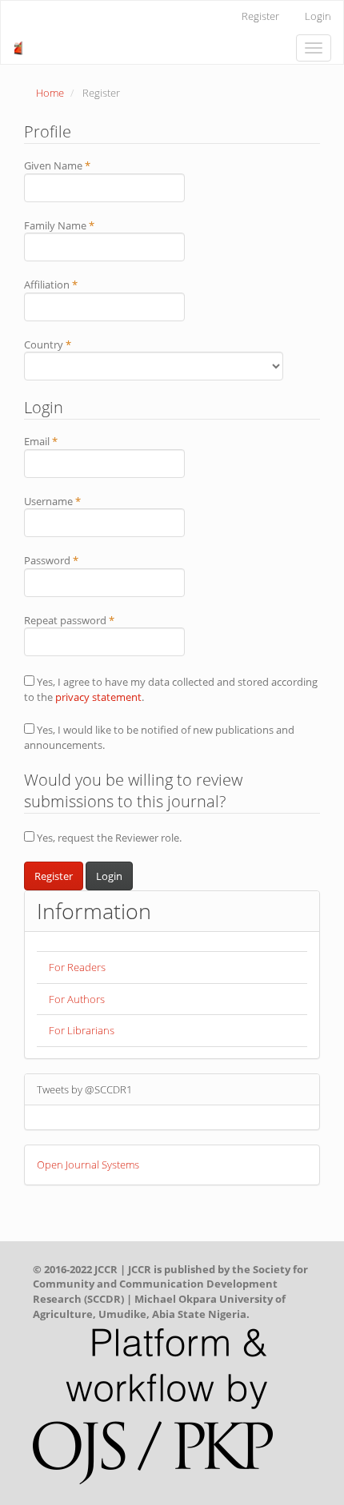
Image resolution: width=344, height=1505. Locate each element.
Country (69, 344)
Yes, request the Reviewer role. (108, 837)
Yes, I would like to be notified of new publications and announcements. (159, 737)
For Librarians (81, 1030)
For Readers (77, 967)
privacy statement (98, 697)
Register (260, 16)
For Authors (77, 999)
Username (73, 501)
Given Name (78, 165)
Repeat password (90, 620)
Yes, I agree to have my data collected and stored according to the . (171, 689)
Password (72, 560)
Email (62, 441)
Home (50, 93)
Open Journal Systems (88, 1164)
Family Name (80, 225)
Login (318, 16)
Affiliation (72, 284)
